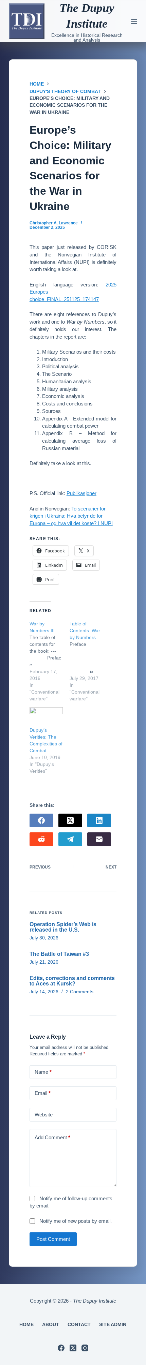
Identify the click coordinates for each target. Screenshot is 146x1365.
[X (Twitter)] (70, 820)
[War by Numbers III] (50, 661)
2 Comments (79, 991)
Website (44, 1114)
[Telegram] (70, 839)
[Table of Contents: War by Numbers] (90, 661)
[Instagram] (84, 1348)
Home (26, 1324)
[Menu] (134, 21)
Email (43, 1093)
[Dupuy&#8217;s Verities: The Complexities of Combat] (46, 716)
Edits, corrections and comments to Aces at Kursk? (72, 980)
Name (43, 1072)
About (50, 1324)
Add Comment (52, 1137)
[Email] (99, 839)
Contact (79, 1324)
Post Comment (53, 1239)
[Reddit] (41, 839)
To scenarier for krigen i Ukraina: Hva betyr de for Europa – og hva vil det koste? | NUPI (71, 516)
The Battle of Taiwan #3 (59, 954)
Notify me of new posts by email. (75, 1221)
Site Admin (112, 1324)
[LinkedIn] (99, 820)
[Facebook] (41, 820)
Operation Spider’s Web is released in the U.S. (63, 927)
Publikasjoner (81, 493)
